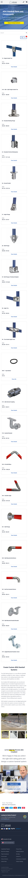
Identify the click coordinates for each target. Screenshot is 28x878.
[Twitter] (11, 808)
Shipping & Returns (20, 851)
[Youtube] (15, 808)
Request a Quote (14, 784)
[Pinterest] (3, 810)
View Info (14, 379)
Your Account (4, 856)
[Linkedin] (19, 808)
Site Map (18, 854)
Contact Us (18, 856)
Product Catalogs (19, 861)
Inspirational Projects (5, 849)
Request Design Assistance (14, 22)
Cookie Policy (4, 861)
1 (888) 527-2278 (14, 789)
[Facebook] (7, 808)
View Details (14, 66)
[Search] (26, 33)
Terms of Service (4, 859)
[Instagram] (23, 808)
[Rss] (2, 808)
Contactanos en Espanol (21, 859)
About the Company (5, 851)
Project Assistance (5, 854)
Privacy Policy (19, 849)
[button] (5, 735)
